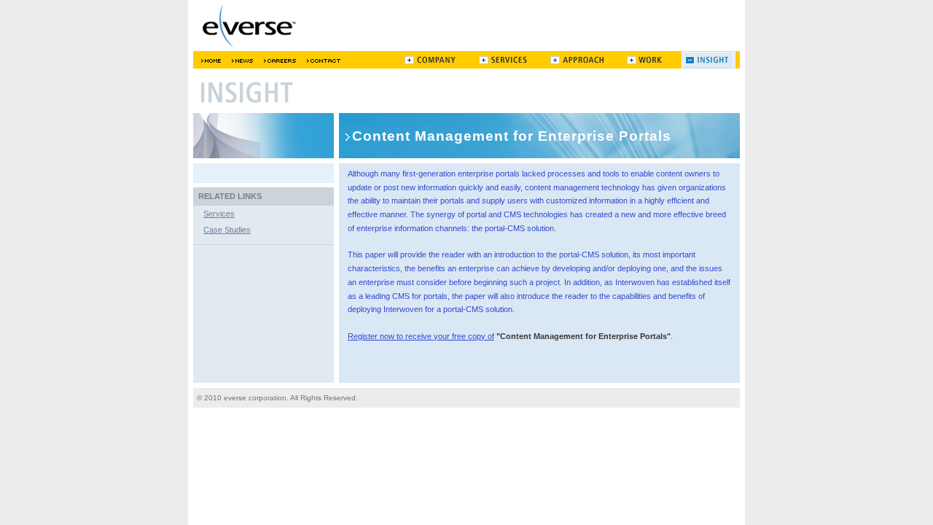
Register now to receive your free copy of (421, 336)
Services (219, 213)
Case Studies (227, 229)
